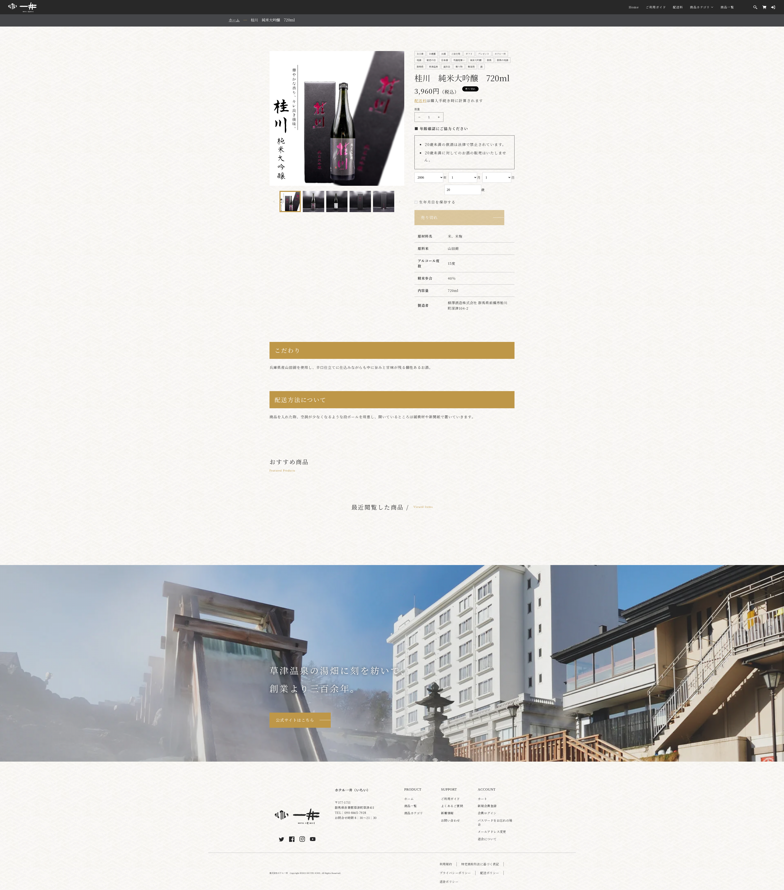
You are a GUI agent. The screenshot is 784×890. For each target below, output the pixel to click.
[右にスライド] (399, 201)
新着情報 (447, 813)
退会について (487, 839)
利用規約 (446, 864)
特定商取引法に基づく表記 (480, 864)
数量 (417, 109)
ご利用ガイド (656, 7)
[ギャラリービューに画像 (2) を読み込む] (313, 201)
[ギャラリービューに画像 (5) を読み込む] (383, 201)
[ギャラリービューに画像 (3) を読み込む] (336, 201)
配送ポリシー (489, 873)
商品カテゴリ (700, 7)
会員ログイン (487, 813)
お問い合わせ (450, 820)
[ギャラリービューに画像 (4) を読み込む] (360, 201)
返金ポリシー (449, 882)
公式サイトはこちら (295, 720)
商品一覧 (727, 7)
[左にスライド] (274, 201)
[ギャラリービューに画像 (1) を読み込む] (290, 201)
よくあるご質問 (452, 806)
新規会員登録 (487, 806)
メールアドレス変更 (492, 832)
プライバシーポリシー (455, 873)
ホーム (409, 799)
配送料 (678, 7)
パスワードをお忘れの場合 (495, 822)
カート (482, 799)
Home (634, 7)
